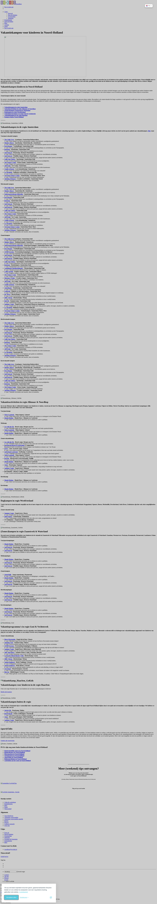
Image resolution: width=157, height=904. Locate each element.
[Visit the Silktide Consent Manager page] (51, 897)
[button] (149, 6)
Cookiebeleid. (23, 892)
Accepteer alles (11, 897)
